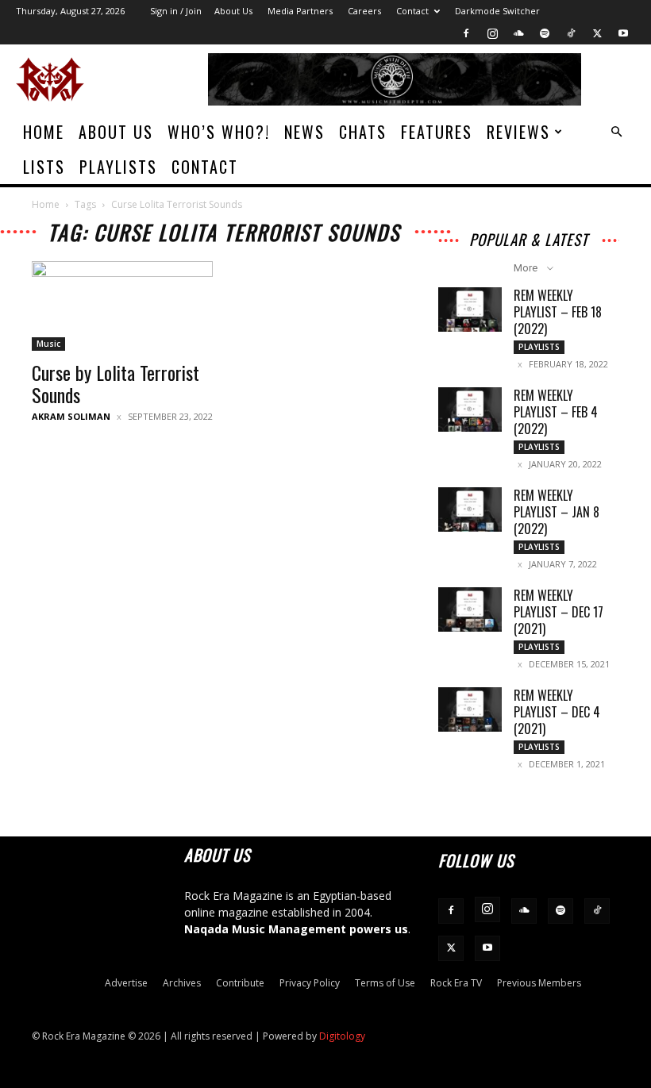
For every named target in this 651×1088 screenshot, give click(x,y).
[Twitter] (597, 33)
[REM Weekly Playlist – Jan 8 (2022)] (470, 509)
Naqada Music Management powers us (296, 928)
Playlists (118, 167)
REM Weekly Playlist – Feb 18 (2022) (558, 312)
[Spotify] (545, 33)
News (304, 132)
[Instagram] (492, 33)
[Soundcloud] (518, 33)
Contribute (240, 983)
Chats (363, 132)
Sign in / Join (176, 11)
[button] (616, 132)
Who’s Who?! (219, 132)
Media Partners (300, 11)
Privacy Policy (309, 983)
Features (436, 132)
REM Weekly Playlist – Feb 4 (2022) (556, 412)
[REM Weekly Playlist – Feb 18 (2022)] (470, 309)
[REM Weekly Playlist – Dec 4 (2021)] (470, 709)
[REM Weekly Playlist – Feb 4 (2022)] (470, 409)
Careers (364, 11)
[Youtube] (623, 33)
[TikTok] (571, 33)
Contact (412, 11)
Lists (44, 167)
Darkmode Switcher (497, 11)
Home (43, 132)
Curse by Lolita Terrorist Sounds (115, 383)
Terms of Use (385, 983)
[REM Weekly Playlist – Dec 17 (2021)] (470, 609)
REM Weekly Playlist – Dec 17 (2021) (558, 612)
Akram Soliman (71, 416)
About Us (233, 11)
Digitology (342, 1036)
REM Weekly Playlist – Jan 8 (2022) (556, 512)
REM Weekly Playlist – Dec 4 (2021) (557, 712)
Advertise (126, 983)
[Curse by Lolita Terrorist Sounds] (122, 306)
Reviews (518, 132)
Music (48, 343)
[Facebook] (466, 33)
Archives (182, 983)
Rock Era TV (456, 983)
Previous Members (539, 983)
